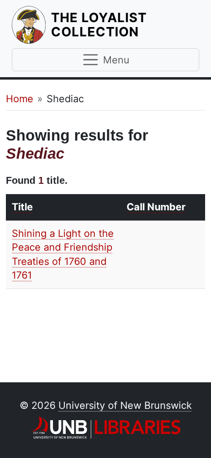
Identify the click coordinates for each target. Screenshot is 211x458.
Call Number (156, 207)
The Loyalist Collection (125, 24)
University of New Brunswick (125, 405)
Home (19, 99)
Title (22, 207)
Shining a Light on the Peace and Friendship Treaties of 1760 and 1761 (63, 255)
